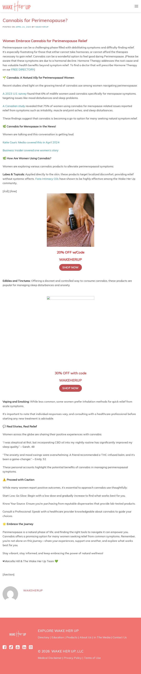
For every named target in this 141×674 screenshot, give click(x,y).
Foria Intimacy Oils (47, 178)
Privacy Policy (73, 658)
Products (71, 637)
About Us (85, 637)
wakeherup (41, 27)
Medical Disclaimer (50, 658)
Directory (43, 637)
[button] (136, 6)
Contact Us (120, 637)
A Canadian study (14, 106)
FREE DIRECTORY (22, 69)
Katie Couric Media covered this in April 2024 (31, 142)
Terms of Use (92, 658)
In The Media (102, 637)
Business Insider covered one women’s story (30, 150)
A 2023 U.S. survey (15, 93)
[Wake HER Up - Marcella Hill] (18, 6)
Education (58, 637)
